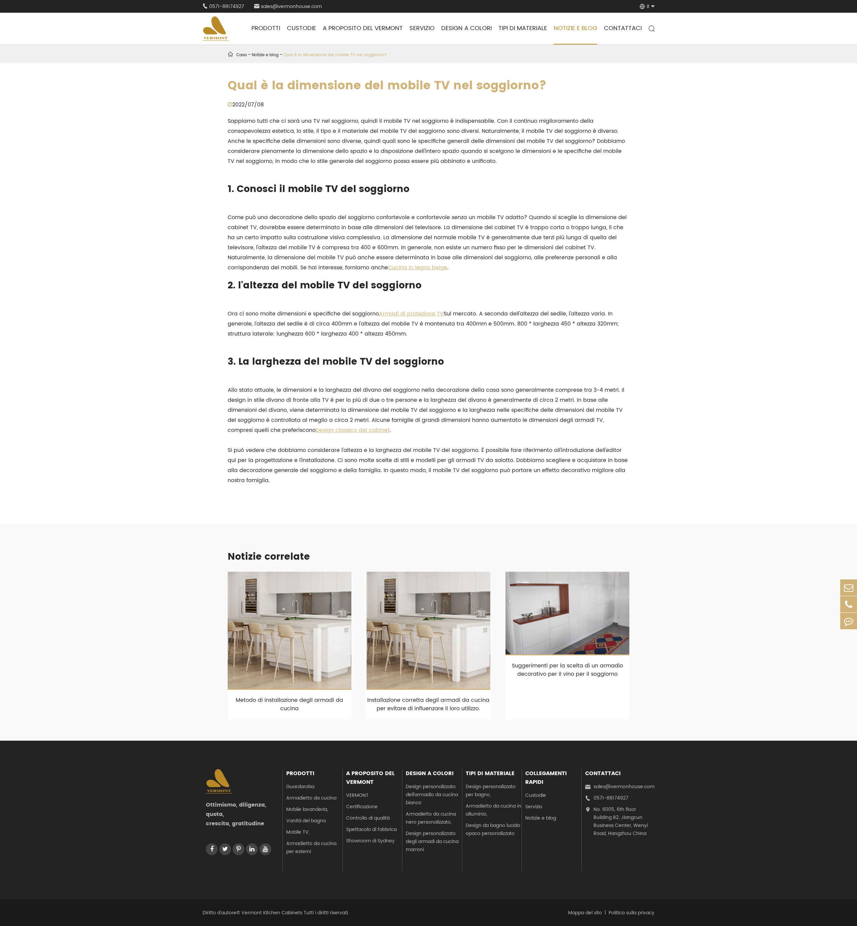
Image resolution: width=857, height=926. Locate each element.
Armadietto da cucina (311, 798)
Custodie (301, 28)
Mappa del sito (585, 913)
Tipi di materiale (522, 28)
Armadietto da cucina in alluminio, (493, 810)
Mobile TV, (298, 832)
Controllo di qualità (368, 818)
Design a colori (466, 28)
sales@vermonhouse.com (288, 6)
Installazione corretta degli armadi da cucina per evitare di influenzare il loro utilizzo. (428, 704)
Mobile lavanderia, (307, 809)
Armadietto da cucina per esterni (311, 847)
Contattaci (623, 28)
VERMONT (357, 795)
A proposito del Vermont (363, 28)
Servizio (422, 28)
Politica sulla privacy (631, 913)
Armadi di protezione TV (411, 313)
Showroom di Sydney (370, 841)
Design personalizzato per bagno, (491, 791)
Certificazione (362, 807)
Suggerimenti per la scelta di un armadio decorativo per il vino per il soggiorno (567, 669)
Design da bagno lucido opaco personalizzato (493, 829)
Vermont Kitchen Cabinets (271, 913)
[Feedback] (848, 621)
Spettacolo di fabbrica (371, 829)
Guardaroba (300, 787)
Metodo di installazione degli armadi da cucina (289, 704)
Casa (241, 55)
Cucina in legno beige (417, 267)
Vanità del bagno (306, 821)
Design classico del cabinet (353, 430)
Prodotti (265, 28)
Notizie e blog (575, 28)
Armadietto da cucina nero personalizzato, (431, 818)
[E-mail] (848, 587)
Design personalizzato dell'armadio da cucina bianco (432, 795)
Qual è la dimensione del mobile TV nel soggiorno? (335, 55)
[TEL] (848, 604)
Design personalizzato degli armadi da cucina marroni (432, 841)
